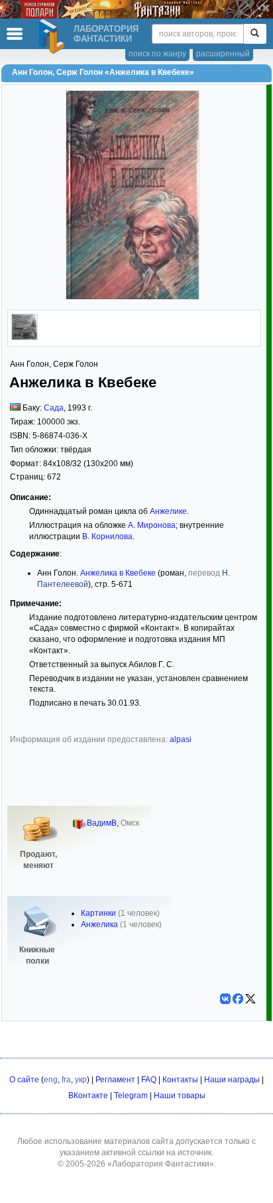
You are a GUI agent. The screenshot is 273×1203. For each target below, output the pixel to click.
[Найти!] (254, 34)
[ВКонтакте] (225, 998)
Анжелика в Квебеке (118, 573)
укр (81, 1079)
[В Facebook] (238, 998)
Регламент (115, 1079)
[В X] (250, 998)
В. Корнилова (107, 536)
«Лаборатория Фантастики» (160, 1164)
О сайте (24, 1079)
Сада (54, 407)
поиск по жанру (157, 53)
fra (66, 1079)
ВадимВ (102, 823)
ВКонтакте (88, 1095)
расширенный (223, 53)
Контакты (180, 1079)
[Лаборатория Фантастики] (53, 36)
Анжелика (99, 924)
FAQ (148, 1079)
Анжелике (168, 511)
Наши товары (179, 1095)
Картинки (98, 913)
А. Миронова (152, 525)
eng (51, 1079)
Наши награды (232, 1079)
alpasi (180, 739)
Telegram (131, 1095)
